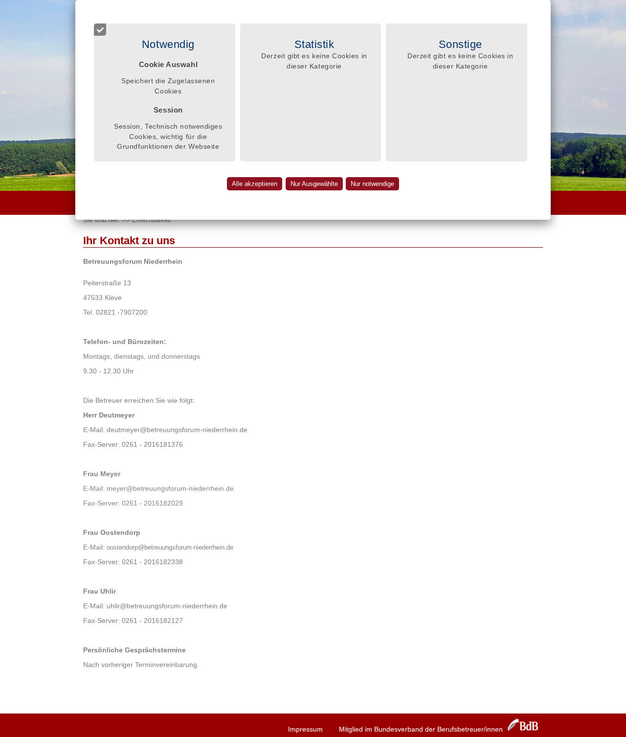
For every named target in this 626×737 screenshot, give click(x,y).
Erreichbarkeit (151, 220)
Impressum (305, 729)
